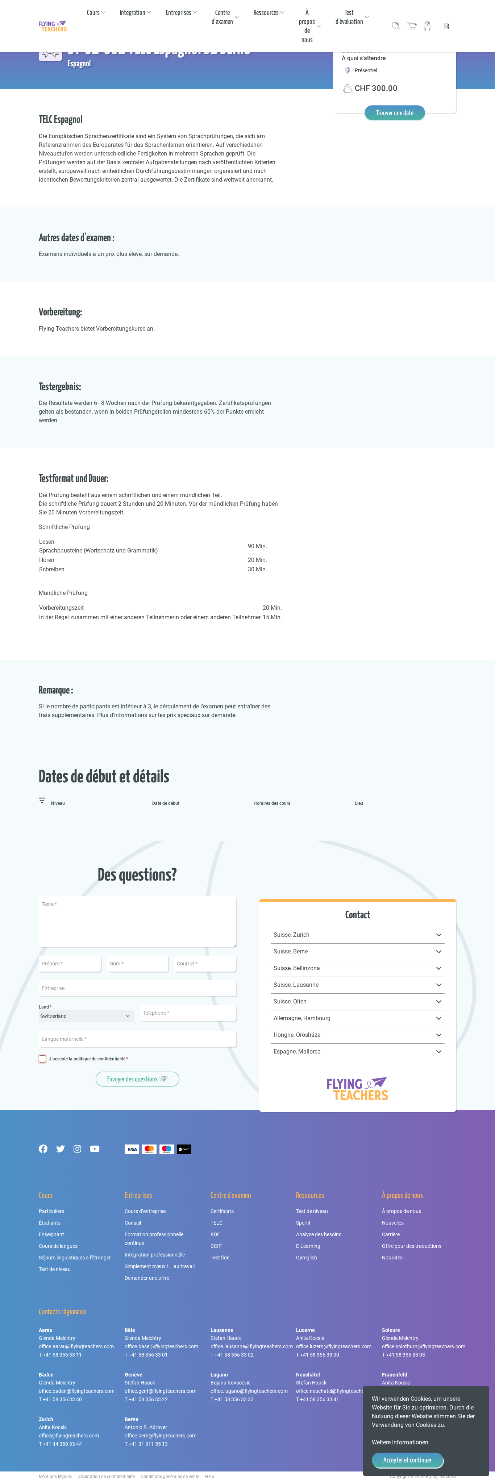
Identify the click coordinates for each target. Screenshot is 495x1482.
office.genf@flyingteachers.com (160, 1391)
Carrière (391, 1234)
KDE (215, 1234)
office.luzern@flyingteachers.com (333, 1346)
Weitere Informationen (400, 1442)
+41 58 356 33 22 (148, 1399)
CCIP (216, 1246)
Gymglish (306, 1257)
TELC (216, 1223)
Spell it (303, 1223)
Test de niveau (55, 1269)
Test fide (220, 1257)
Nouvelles (393, 1223)
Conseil (133, 1223)
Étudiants (50, 1223)
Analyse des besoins (318, 1234)
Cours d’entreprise (145, 1211)
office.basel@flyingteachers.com (161, 1346)
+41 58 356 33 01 (148, 1355)
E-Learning (308, 1246)
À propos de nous (401, 1211)
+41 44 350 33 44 (62, 1444)
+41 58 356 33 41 (319, 1399)
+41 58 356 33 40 (62, 1399)
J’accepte (87, 1059)
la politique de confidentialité (97, 1058)
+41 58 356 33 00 (319, 1355)
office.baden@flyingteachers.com (77, 1391)
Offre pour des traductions (411, 1246)
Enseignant (51, 1234)
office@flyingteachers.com (69, 1435)
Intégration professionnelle (155, 1255)
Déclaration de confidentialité (106, 1476)
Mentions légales (55, 1476)
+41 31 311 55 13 (148, 1444)
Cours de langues (58, 1246)
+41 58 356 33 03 (405, 1355)
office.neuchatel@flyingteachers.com (338, 1391)
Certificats (222, 1211)
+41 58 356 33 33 (234, 1399)
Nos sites (392, 1257)
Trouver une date (394, 113)
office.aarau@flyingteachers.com (76, 1346)
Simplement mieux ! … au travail (160, 1266)
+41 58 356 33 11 (62, 1355)
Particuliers (51, 1211)
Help (209, 1476)
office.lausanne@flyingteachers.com (252, 1346)
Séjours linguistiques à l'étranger (75, 1257)
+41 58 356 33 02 (234, 1355)
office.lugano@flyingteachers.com (249, 1391)
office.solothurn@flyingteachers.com (423, 1346)
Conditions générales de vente (170, 1476)
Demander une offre (147, 1278)
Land (44, 1007)
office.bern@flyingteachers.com (160, 1435)
